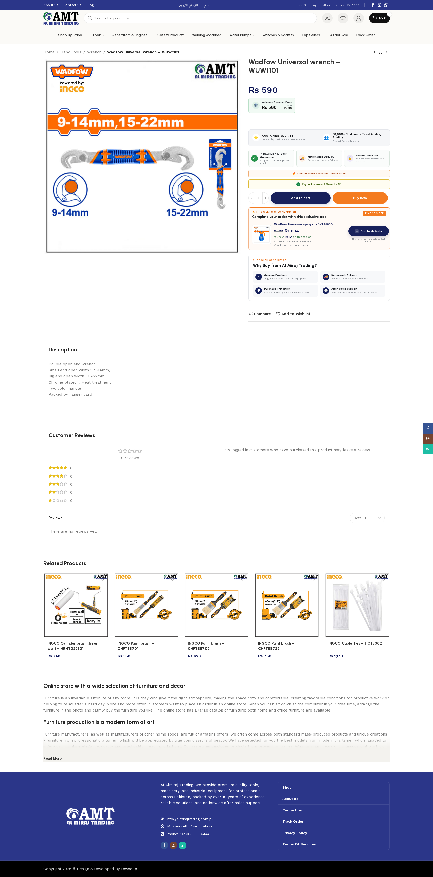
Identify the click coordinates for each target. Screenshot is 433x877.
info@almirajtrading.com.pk (190, 819)
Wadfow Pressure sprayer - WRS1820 (303, 224)
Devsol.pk (130, 869)
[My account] (359, 18)
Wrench (94, 52)
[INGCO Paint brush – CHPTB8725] (287, 605)
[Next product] (387, 52)
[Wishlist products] (343, 18)
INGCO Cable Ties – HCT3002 (355, 643)
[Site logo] (61, 18)
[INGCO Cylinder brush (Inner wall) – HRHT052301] (76, 605)
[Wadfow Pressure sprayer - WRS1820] (261, 234)
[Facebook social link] (373, 5)
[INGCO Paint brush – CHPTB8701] (146, 605)
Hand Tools (70, 52)
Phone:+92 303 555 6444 (188, 834)
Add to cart (300, 198)
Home (49, 52)
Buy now (360, 198)
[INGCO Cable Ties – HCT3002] (357, 605)
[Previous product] (375, 52)
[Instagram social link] (379, 5)
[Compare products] (327, 18)
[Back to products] (381, 52)
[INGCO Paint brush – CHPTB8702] (216, 605)
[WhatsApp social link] (386, 5)
